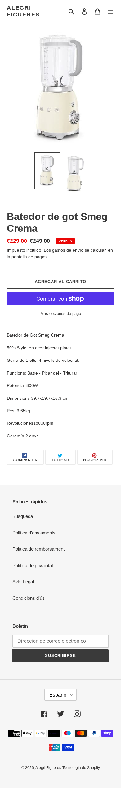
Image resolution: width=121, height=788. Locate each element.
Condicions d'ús (28, 598)
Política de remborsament (38, 549)
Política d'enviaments (34, 532)
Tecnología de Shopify (81, 768)
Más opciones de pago (60, 313)
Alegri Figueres (23, 11)
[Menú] (110, 11)
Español (58, 694)
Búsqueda (22, 516)
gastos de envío (67, 250)
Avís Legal (23, 581)
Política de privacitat (32, 565)
